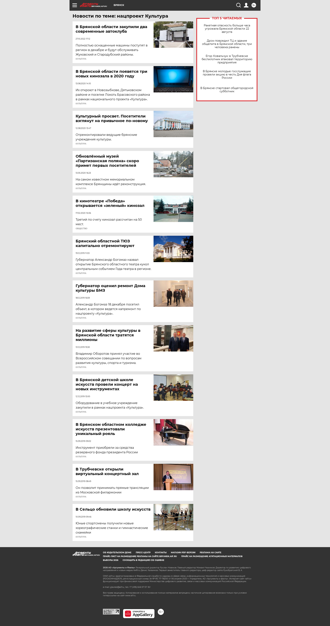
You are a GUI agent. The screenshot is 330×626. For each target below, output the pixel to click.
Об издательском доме (117, 552)
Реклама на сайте (210, 552)
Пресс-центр (143, 552)
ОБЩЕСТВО (81, 229)
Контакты (161, 552)
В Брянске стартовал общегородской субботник (226, 90)
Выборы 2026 (110, 560)
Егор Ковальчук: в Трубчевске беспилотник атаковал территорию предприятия (227, 59)
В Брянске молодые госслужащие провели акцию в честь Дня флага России (227, 74)
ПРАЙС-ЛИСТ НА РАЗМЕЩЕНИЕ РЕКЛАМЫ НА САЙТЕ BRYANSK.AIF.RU (140, 556)
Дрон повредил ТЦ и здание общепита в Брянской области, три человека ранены (227, 44)
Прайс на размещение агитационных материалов (212, 556)
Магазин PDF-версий (183, 552)
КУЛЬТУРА (81, 59)
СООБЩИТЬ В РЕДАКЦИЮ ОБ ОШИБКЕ (143, 560)
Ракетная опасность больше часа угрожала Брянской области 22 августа (227, 29)
